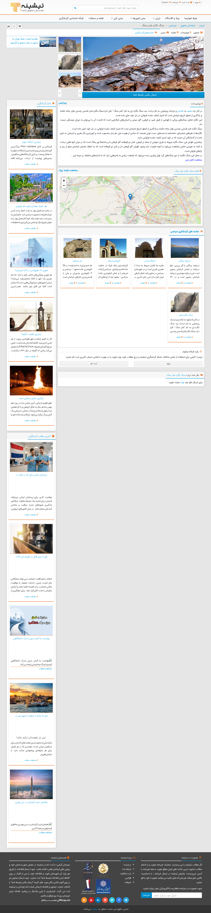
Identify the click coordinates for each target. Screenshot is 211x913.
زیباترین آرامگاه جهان (31, 142)
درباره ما (127, 865)
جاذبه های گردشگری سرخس (184, 231)
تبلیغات (127, 882)
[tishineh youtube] (91, 900)
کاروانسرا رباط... (113, 261)
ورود (196, 2)
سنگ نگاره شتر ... (185, 315)
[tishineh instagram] (105, 900)
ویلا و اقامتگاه (172, 18)
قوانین (128, 878)
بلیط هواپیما (190, 18)
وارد (182, 382)
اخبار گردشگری (44, 103)
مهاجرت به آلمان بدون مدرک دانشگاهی (31, 638)
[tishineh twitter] (112, 900)
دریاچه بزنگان (185, 261)
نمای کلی (118, 18)
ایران (157, 18)
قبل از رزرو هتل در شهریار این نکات (31, 556)
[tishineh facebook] (119, 900)
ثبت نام (186, 2)
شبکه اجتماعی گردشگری (71, 18)
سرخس (173, 26)
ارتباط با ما (126, 869)
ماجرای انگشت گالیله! (31, 334)
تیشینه (94, 909)
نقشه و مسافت (96, 18)
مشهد (190, 111)
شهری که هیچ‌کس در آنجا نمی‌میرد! (31, 270)
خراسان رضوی (188, 26)
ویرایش (63, 103)
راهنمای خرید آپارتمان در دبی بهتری (31, 802)
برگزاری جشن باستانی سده (31, 398)
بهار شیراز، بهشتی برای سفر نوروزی (31, 206)
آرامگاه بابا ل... (148, 261)
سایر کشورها (138, 18)
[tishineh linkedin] (98, 900)
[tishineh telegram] (126, 900)
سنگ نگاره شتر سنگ (176, 375)
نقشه (178, 283)
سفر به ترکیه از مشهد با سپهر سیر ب (31, 716)
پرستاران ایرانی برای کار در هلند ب (31, 475)
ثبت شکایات (125, 873)
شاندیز (180, 111)
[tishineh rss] (84, 900)
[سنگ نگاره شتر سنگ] (143, 64)
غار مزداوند (77, 261)
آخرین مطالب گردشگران (40, 436)
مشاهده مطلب (30, 164)
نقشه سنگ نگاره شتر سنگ (187, 171)
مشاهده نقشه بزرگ (68, 170)
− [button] (64, 185)
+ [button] (64, 181)
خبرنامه (175, 2)
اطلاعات (188, 283)
